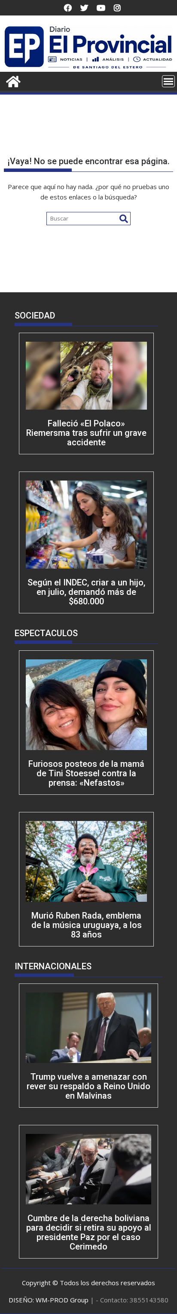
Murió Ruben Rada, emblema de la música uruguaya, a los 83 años (86, 925)
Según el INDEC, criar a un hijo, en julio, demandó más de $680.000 (86, 592)
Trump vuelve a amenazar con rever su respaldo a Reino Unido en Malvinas (88, 1086)
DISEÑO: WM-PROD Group (49, 1300)
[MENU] (168, 81)
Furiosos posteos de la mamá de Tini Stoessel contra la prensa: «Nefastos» (86, 773)
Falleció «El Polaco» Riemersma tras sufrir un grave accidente (86, 433)
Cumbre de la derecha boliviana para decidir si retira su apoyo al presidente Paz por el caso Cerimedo (88, 1232)
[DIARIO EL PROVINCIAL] (88, 66)
